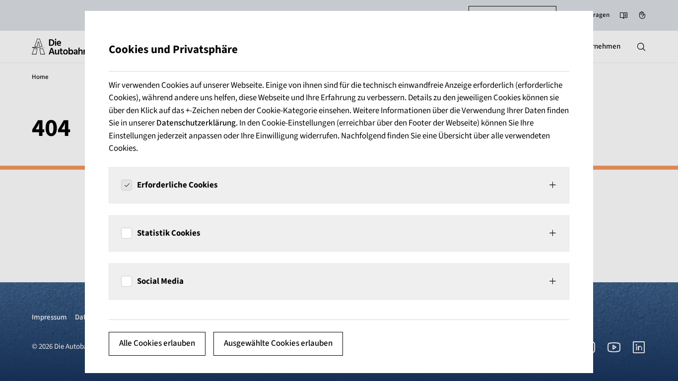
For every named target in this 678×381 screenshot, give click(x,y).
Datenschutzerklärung (196, 123)
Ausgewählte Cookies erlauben (278, 343)
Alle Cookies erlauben (157, 343)
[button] (339, 185)
